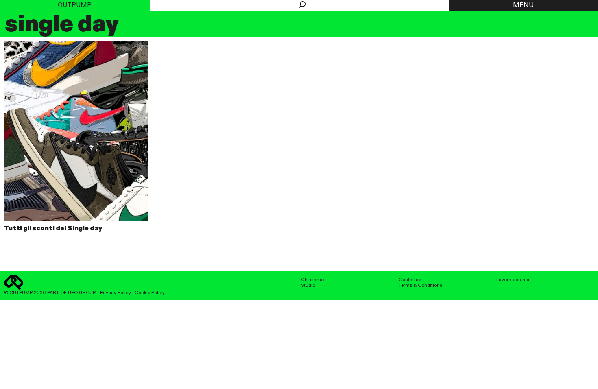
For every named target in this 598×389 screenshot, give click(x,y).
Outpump (75, 5)
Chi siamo (312, 280)
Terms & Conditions (420, 285)
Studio (308, 285)
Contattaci (411, 280)
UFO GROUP (82, 293)
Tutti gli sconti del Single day (53, 228)
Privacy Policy (115, 293)
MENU (523, 5)
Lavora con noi (512, 280)
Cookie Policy (150, 293)
